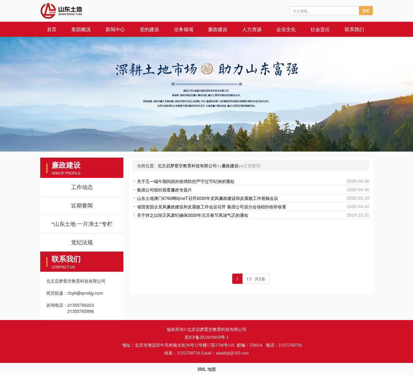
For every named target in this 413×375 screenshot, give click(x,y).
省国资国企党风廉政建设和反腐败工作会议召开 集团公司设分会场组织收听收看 (211, 207)
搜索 (365, 10)
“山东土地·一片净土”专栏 (81, 224)
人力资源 (252, 29)
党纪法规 (82, 242)
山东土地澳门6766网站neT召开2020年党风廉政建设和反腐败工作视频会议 (207, 198)
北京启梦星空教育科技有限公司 (187, 165)
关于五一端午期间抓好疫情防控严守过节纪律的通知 (185, 181)
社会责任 (320, 29)
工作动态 (82, 187)
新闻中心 (115, 29)
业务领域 (183, 29)
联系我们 (354, 29)
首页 (52, 29)
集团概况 (81, 29)
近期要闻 (82, 206)
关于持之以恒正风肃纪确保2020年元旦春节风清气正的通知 (192, 215)
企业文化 (286, 29)
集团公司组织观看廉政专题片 (164, 190)
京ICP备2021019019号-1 (206, 337)
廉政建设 (217, 29)
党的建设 (149, 29)
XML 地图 (206, 369)
